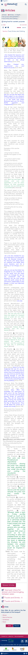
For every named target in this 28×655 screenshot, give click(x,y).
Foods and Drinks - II (13, 598)
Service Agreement (19, 636)
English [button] (5, 1)
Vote (9, 625)
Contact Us (4, 636)
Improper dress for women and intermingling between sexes (13, 592)
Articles (9, 10)
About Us (11, 636)
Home (4, 15)
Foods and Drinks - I (13, 601)
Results (16, 625)
